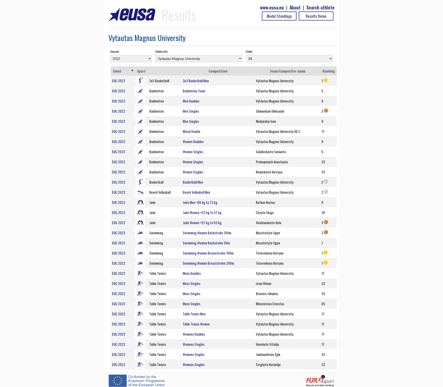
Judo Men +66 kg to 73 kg (200, 202)
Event (117, 70)
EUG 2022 (118, 80)
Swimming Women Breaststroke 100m (208, 252)
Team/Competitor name (287, 70)
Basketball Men (193, 182)
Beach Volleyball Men (196, 192)
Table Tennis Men (194, 313)
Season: (114, 51)
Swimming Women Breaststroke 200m (208, 263)
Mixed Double (191, 131)
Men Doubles (191, 100)
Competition (218, 70)
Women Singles (193, 151)
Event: (249, 51)
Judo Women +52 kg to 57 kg (202, 212)
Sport (141, 70)
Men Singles (191, 111)
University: (161, 51)
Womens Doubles (194, 334)
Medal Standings (279, 16)
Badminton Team (194, 90)
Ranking (329, 70)
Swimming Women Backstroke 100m (207, 232)
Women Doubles (193, 141)
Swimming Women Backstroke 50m (206, 242)
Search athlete (320, 7)
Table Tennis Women (196, 323)
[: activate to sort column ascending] (165, 71)
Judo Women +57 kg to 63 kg (202, 222)
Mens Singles (191, 283)
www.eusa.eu (272, 7)
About (295, 7)
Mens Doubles (192, 273)
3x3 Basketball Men (196, 80)
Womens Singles (193, 344)
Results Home (316, 16)
